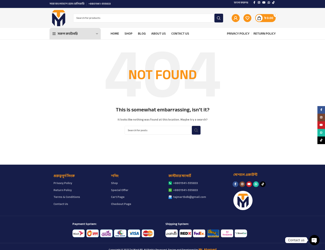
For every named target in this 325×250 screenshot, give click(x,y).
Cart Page (117, 197)
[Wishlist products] (247, 18)
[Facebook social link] (254, 2)
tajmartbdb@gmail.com (189, 197)
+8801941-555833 (185, 183)
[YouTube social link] (264, 2)
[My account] (236, 18)
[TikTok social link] (273, 2)
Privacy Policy (63, 183)
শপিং (115, 176)
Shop (114, 183)
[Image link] (113, 233)
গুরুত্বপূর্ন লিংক (64, 176)
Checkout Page (121, 204)
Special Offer (119, 190)
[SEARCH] (218, 18)
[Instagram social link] (259, 2)
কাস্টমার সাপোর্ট (179, 176)
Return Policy (63, 190)
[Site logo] (59, 17)
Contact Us (61, 204)
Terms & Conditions (67, 197)
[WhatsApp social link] (269, 2)
